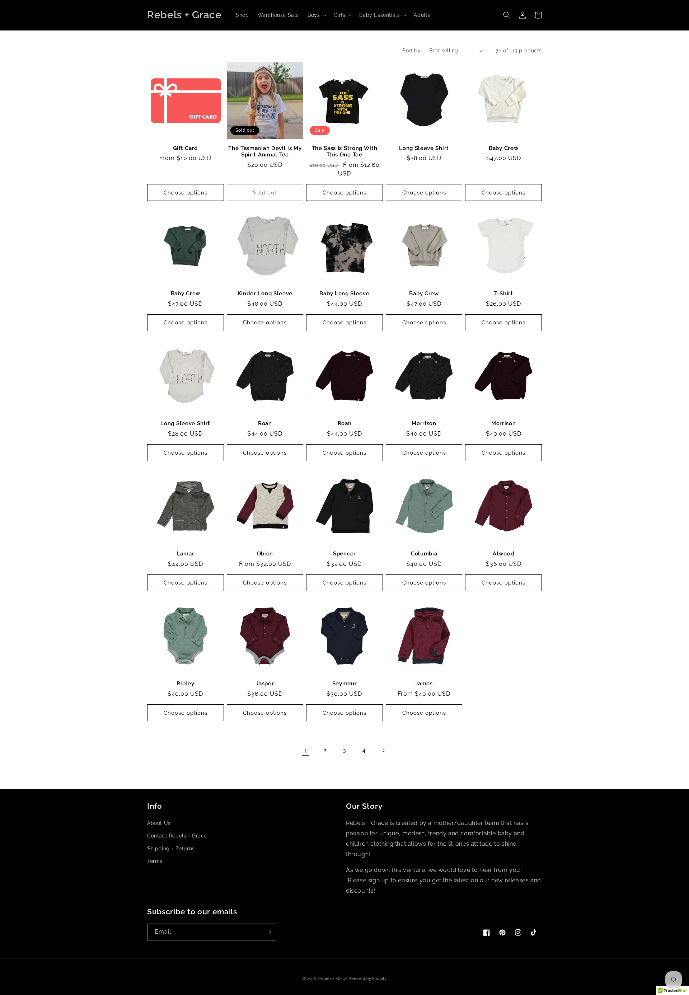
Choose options (185, 192)
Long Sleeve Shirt (424, 148)
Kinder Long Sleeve (265, 293)
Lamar (185, 553)
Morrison (424, 423)
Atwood (503, 553)
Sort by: (412, 50)
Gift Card (185, 148)
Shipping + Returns (171, 848)
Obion (265, 553)
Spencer (344, 553)
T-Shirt (503, 293)
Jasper (265, 683)
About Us (159, 823)
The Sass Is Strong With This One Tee (345, 151)
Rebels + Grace (332, 979)
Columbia (424, 553)
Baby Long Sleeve (344, 293)
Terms (155, 861)
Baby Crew (503, 148)
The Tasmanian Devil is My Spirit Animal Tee (264, 151)
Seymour (344, 683)
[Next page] (383, 751)
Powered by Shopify (367, 979)
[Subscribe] (268, 932)
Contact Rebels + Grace (177, 836)
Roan (265, 423)
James (423, 683)
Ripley (185, 683)
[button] (316, 15)
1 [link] (305, 750)
